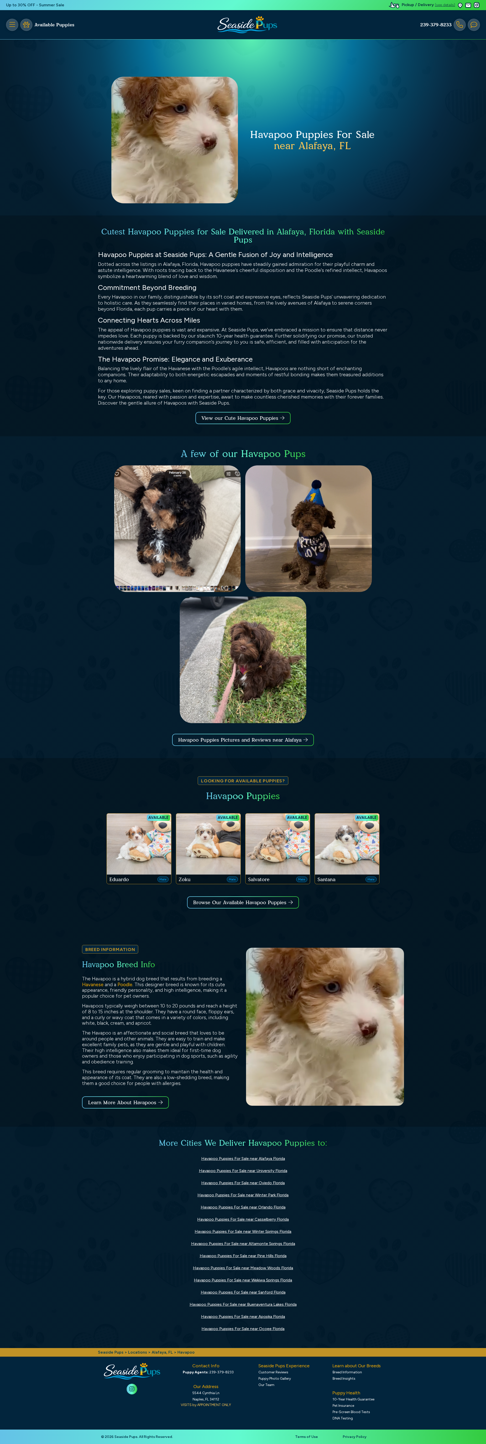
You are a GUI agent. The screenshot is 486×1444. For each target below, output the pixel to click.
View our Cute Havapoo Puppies (240, 418)
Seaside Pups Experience (284, 1366)
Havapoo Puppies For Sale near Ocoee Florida (243, 1328)
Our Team (266, 1385)
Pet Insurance (343, 1405)
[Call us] (460, 25)
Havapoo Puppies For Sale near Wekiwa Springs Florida (243, 1280)
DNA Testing (343, 1418)
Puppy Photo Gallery (274, 1378)
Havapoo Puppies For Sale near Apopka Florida (243, 1316)
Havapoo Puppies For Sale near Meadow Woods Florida (243, 1267)
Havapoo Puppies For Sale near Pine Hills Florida (243, 1255)
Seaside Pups (111, 1352)
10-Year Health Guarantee (353, 1399)
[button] (460, 5)
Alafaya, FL (163, 1352)
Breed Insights (344, 1378)
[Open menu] (12, 25)
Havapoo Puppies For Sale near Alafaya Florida (243, 1158)
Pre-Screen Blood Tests (351, 1412)
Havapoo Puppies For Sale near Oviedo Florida (243, 1182)
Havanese (93, 984)
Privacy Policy (355, 1437)
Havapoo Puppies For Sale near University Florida (243, 1170)
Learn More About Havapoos (122, 1102)
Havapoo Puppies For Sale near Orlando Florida (243, 1207)
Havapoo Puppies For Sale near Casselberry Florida (243, 1219)
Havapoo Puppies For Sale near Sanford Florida (243, 1292)
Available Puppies (54, 25)
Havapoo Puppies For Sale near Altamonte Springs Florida (243, 1243)
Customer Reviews (273, 1372)
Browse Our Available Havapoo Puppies (239, 902)
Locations (137, 1352)
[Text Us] (474, 25)
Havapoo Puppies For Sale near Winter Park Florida (243, 1195)
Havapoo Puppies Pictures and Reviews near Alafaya (240, 740)
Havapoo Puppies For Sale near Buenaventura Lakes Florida (243, 1304)
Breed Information (347, 1372)
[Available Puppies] (26, 25)
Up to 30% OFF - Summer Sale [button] (35, 5)
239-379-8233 (436, 25)
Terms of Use (306, 1437)
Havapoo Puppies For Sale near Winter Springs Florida (243, 1231)
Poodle (124, 984)
